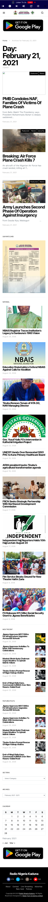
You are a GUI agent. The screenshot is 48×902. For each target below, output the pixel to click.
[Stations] (38, 6)
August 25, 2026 (9, 641)
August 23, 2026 (9, 409)
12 (36, 820)
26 (36, 829)
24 (24, 829)
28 (5, 833)
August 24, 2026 (9, 337)
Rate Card (20, 889)
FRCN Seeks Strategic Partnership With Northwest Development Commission (21, 504)
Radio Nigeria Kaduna (27, 893)
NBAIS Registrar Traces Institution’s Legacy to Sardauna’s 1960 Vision (22, 332)
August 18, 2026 (9, 458)
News (42, 73)
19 (36, 825)
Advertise (38, 887)
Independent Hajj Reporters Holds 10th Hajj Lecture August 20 (24, 541)
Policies (29, 889)
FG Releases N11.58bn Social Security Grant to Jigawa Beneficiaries (23, 614)
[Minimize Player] (45, 6)
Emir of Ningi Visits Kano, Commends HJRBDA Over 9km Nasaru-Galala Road (17, 685)
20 (42, 825)
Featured (34, 73)
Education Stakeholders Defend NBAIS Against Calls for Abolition (24, 368)
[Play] (9, 6)
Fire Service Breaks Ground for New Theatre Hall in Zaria (22, 578)
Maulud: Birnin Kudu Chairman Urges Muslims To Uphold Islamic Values (16, 660)
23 (18, 829)
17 (24, 825)
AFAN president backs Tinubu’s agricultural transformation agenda (22, 466)
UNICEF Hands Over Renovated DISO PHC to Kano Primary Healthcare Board (24, 453)
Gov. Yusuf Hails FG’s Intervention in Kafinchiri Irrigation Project (22, 441)
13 (42, 820)
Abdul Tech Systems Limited (32, 896)
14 (6, 825)
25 (30, 829)
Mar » (12, 843)
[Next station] (2, 6)
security (41, 131)
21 (6, 829)
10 (24, 820)
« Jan (5, 843)
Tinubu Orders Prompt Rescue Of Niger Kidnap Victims (16, 671)
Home (5, 41)
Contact (16, 887)
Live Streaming (27, 887)
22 (12, 829)
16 (18, 825)
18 (30, 825)
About (8, 887)
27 (42, 829)
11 (30, 820)
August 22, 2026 (9, 446)
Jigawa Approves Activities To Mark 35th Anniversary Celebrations (16, 648)
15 (12, 825)
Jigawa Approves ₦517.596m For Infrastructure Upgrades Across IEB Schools (16, 636)
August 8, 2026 (9, 583)
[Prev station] (16, 6)
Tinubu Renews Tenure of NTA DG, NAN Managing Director (21, 404)
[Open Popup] (31, 6)
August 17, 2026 (9, 510)
